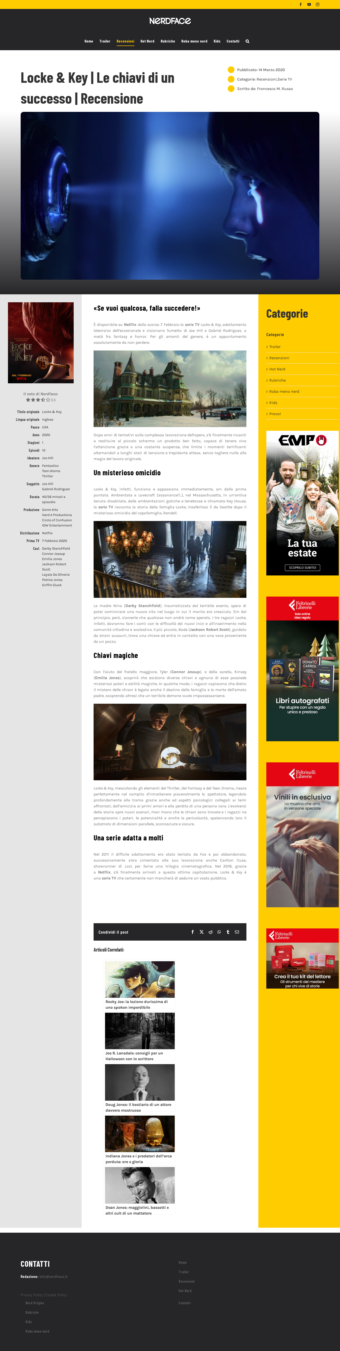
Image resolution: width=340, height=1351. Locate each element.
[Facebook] (192, 932)
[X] (201, 932)
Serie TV (285, 79)
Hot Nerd (277, 369)
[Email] (236, 932)
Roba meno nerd (284, 391)
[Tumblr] (228, 932)
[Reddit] (210, 932)
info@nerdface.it (54, 1276)
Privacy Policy (32, 1294)
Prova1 (275, 413)
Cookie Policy (56, 1294)
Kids (273, 402)
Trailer (275, 346)
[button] (247, 41)
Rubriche (277, 380)
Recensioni (267, 79)
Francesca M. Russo (275, 88)
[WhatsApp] (219, 932)
